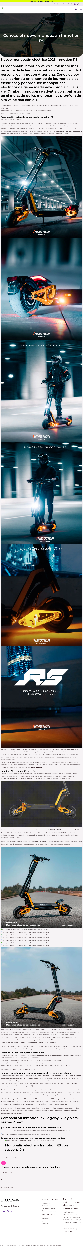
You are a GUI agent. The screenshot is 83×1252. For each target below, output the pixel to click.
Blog (43, 1221)
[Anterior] (2, 1)
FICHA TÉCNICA (10, 1158)
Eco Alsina (4, 1180)
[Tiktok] (11, 1211)
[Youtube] (3, 1211)
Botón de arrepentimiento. (54, 1245)
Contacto (45, 1224)
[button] (81, 9)
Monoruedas (46, 1206)
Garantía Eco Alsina (49, 1208)
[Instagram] (7, 1211)
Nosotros (45, 1218)
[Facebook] (16, 1211)
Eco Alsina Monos (7, 1187)
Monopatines (46, 1203)
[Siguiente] (81, 1)
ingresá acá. (42, 1245)
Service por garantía (49, 1211)
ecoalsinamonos (6, 1172)
